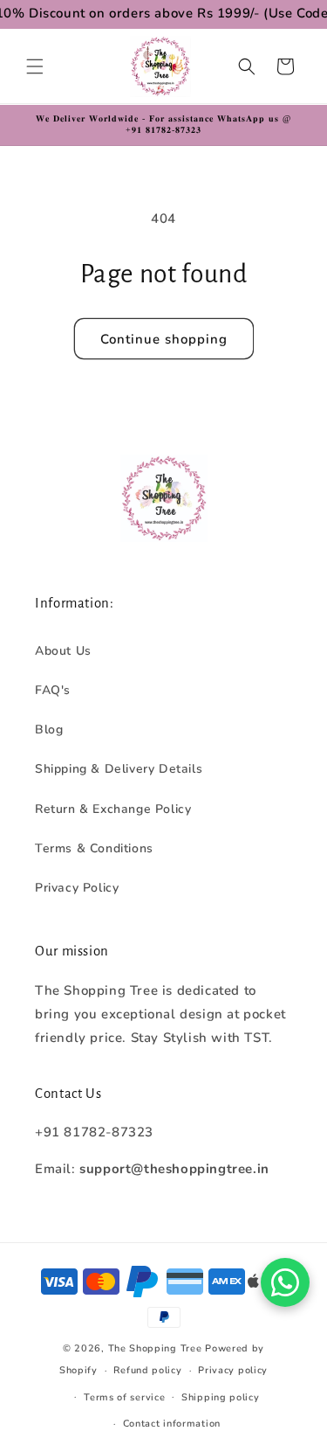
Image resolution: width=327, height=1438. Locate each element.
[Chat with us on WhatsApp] (285, 1282)
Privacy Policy (77, 887)
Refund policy (147, 1370)
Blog (49, 729)
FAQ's (53, 690)
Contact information (172, 1423)
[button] (35, 66)
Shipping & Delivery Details (118, 769)
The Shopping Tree (155, 1348)
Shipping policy (220, 1397)
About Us (63, 651)
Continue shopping (164, 339)
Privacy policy (233, 1370)
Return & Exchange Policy (113, 809)
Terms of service (124, 1397)
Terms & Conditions (94, 848)
